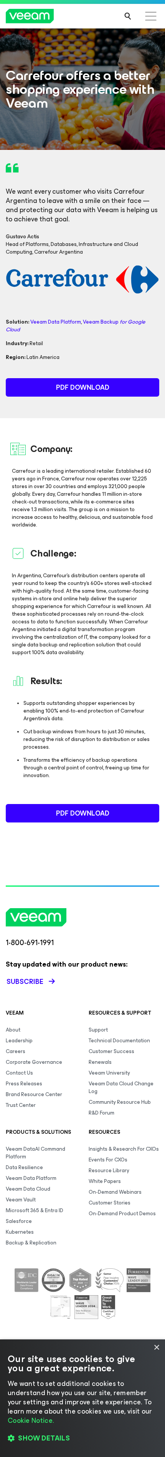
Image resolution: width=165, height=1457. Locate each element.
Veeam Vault (21, 1199)
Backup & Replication (31, 1242)
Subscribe (25, 981)
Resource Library (109, 1170)
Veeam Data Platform (55, 321)
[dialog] (82, 1398)
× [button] (156, 1348)
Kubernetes (20, 1232)
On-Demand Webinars (115, 1192)
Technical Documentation (119, 1040)
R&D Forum (101, 1112)
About (13, 1029)
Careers (15, 1051)
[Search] (127, 16)
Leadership (19, 1040)
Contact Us (19, 1072)
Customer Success (111, 1051)
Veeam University (109, 1072)
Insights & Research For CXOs (124, 1149)
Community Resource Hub (120, 1102)
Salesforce (19, 1221)
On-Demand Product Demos (122, 1213)
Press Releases (24, 1083)
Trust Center (21, 1105)
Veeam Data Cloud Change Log (121, 1087)
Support (98, 1029)
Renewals (100, 1062)
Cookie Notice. (31, 1420)
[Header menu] (150, 16)
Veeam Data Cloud (28, 1189)
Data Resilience (24, 1167)
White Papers (105, 1181)
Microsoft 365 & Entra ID (34, 1210)
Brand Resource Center (34, 1094)
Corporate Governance (34, 1062)
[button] (82, 1438)
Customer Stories (109, 1202)
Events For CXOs (108, 1159)
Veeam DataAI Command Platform (35, 1153)
